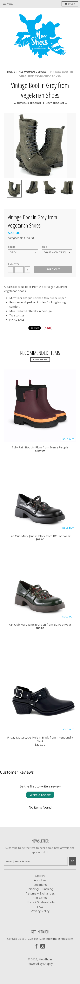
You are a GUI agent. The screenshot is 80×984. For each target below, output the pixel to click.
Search (40, 876)
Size (44, 247)
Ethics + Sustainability (40, 902)
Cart (71, 3)
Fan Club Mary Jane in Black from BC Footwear (40, 536)
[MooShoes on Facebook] (36, 946)
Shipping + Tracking (40, 889)
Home (11, 71)
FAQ (40, 907)
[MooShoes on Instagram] (42, 946)
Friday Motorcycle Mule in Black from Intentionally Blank (40, 739)
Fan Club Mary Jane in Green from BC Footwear (40, 624)
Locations (40, 885)
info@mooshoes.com (59, 939)
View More (40, 359)
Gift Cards (40, 898)
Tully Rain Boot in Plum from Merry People (40, 447)
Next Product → (56, 103)
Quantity (13, 264)
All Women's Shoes (32, 71)
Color (12, 247)
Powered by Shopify (40, 963)
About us (40, 880)
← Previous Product (27, 103)
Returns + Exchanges (40, 893)
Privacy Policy (40, 911)
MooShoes (45, 959)
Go (72, 861)
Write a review (40, 795)
